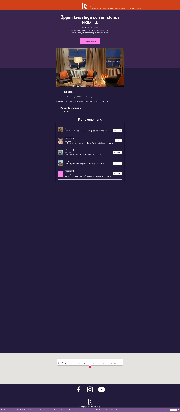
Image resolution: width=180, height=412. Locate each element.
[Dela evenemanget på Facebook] (61, 111)
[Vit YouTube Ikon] (101, 389)
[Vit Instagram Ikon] (90, 389)
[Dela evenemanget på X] (64, 111)
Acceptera (173, 409)
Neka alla (166, 409)
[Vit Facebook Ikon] (78, 389)
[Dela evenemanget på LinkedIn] (68, 111)
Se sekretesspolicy (118, 409)
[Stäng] (178, 410)
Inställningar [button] (158, 409)
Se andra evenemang (90, 41)
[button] (85, 131)
